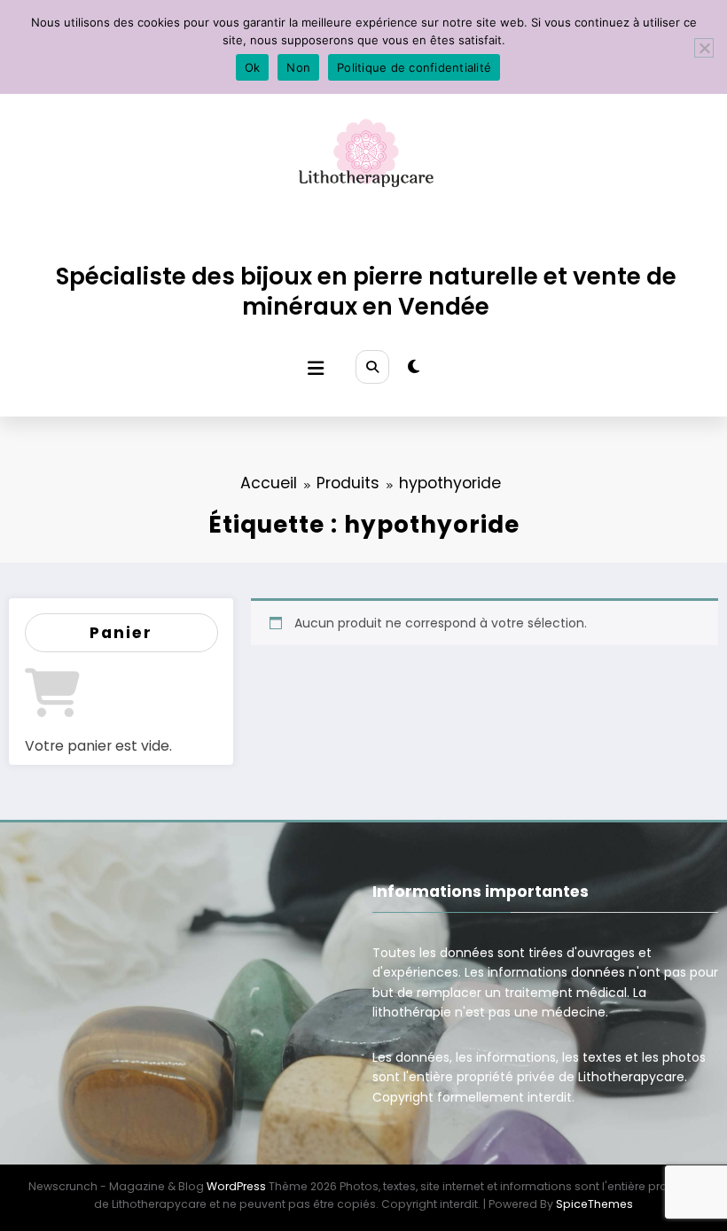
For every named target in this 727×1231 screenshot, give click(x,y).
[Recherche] (372, 367)
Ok (253, 67)
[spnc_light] (413, 367)
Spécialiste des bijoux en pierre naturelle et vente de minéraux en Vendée (366, 291)
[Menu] (315, 368)
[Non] (704, 48)
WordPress (236, 1186)
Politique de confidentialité (414, 67)
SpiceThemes (594, 1204)
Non (298, 67)
